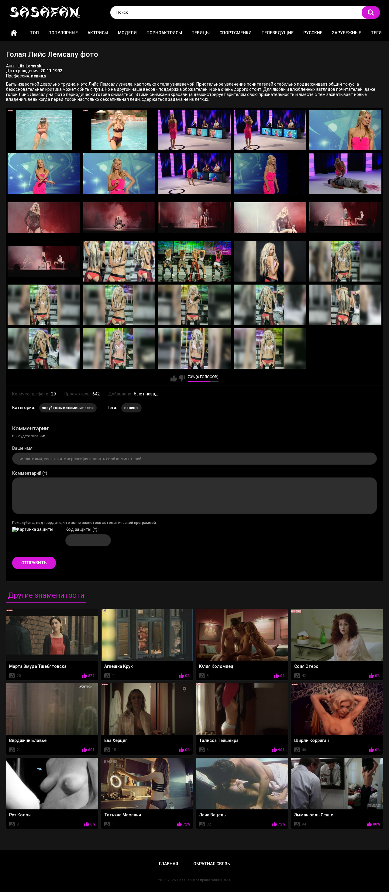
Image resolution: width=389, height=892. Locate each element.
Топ (34, 32)
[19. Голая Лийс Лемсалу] (270, 261)
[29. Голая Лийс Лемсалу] (270, 348)
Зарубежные (346, 32)
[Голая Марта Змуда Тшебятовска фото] (52, 635)
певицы (131, 408)
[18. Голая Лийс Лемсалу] (194, 261)
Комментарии (30, 428)
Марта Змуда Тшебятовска (38, 666)
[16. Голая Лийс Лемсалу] (44, 261)
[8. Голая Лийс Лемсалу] (194, 173)
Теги (376, 32)
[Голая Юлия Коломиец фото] (242, 635)
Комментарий (26, 473)
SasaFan (184, 880)
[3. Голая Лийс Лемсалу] (194, 130)
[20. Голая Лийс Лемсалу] (345, 261)
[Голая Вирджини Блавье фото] (52, 709)
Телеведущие (277, 32)
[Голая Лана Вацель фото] (242, 783)
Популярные (63, 32)
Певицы (200, 32)
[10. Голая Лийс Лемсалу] (345, 173)
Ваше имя (22, 448)
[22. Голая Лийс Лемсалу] (119, 305)
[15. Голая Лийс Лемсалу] (345, 217)
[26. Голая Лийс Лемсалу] (44, 348)
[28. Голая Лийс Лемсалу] (194, 348)
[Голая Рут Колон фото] (52, 783)
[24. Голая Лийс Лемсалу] (270, 305)
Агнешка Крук (118, 666)
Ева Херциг (115, 740)
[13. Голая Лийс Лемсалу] (194, 217)
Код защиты (78, 529)
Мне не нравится (181, 378)
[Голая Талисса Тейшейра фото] (242, 709)
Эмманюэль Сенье (313, 814)
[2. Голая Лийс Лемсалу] (119, 130)
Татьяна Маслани (122, 814)
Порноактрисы (164, 32)
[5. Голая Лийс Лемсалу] (345, 130)
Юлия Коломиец (216, 666)
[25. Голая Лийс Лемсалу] (345, 305)
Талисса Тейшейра (219, 740)
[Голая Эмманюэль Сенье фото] (337, 783)
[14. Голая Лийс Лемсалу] (270, 217)
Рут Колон (20, 814)
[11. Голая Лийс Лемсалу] (44, 217)
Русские (312, 32)
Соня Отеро (306, 666)
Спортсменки (235, 32)
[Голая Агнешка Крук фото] (147, 635)
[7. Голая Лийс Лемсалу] (119, 173)
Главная (13, 33)
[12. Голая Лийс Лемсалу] (119, 217)
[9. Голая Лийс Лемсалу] (270, 173)
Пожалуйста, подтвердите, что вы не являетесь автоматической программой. (84, 523)
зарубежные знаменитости (68, 408)
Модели (127, 32)
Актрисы (98, 32)
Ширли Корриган (311, 740)
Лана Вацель (212, 814)
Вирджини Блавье (27, 740)
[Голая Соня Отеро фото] (337, 635)
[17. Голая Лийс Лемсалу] (119, 261)
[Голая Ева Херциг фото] (147, 709)
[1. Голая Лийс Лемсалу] (44, 130)
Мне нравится (173, 378)
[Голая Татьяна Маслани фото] (147, 783)
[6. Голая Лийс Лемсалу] (44, 173)
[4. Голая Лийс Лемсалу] (270, 130)
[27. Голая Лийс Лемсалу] (119, 348)
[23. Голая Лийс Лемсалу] (194, 305)
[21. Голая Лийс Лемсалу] (44, 305)
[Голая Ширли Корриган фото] (337, 709)
